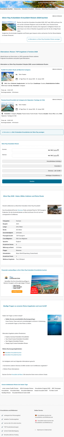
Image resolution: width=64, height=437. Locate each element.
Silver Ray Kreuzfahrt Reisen (50, 9)
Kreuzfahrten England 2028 (42, 388)
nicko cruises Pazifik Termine (10, 388)
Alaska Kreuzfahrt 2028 (40, 390)
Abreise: (4, 154)
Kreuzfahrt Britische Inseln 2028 (21, 392)
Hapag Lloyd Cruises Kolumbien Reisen (17, 343)
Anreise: (4, 149)
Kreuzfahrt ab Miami (17, 374)
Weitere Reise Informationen (11, 369)
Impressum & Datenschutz (44, 429)
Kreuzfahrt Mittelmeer (27, 390)
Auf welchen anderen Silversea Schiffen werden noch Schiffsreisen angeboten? (25, 365)
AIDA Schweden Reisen (26, 388)
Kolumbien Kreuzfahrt (28, 9)
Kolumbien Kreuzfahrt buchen (13, 352)
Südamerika (17, 9)
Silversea (38, 9)
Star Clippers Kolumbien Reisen (14, 341)
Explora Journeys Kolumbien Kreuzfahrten (17, 336)
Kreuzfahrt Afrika (15, 390)
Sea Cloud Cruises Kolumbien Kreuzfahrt (17, 339)
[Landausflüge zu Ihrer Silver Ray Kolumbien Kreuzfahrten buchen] (30, 293)
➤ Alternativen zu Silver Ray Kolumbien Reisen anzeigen (44, 39)
